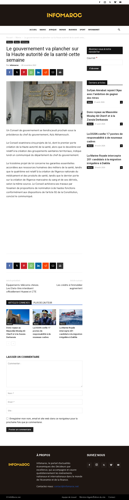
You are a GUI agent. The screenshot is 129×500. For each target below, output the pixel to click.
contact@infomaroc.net (66, 486)
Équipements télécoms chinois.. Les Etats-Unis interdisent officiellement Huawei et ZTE (22, 288)
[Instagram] (104, 2)
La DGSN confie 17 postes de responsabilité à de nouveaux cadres (105, 137)
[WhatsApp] (31, 72)
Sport (82, 29)
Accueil (33, 29)
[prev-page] (8, 343)
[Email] (53, 72)
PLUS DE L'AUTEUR (43, 302)
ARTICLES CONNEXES (19, 302)
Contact (111, 497)
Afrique (52, 29)
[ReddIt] (45, 72)
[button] (119, 29)
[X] (110, 2)
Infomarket (93, 29)
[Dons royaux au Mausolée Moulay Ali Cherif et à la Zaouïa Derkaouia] (17, 317)
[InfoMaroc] (64, 15)
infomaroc (14, 65)
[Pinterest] (24, 72)
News (17, 42)
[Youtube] (120, 2)
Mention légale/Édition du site (92, 497)
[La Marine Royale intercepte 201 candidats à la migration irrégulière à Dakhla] (70, 317)
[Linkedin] (38, 72)
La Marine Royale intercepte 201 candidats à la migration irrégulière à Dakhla (104, 159)
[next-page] (13, 343)
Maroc (43, 29)
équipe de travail (69, 497)
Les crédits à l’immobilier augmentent (69, 287)
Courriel (92, 58)
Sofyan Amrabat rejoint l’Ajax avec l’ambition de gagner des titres (104, 94)
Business (73, 29)
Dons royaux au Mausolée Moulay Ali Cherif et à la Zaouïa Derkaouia (102, 115)
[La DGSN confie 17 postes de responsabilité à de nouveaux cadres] (44, 317)
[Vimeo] (115, 2)
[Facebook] (99, 2)
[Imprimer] (60, 72)
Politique (25, 42)
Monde (62, 29)
